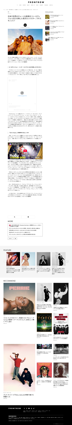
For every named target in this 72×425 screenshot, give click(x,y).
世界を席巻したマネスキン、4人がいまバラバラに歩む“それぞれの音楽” (23, 230)
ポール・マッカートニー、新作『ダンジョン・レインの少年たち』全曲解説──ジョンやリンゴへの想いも (43, 270)
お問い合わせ (40, 411)
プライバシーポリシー (34, 411)
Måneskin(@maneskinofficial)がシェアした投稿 (22, 109)
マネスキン (10, 238)
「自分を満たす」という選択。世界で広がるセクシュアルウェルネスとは (28, 270)
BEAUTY (28, 5)
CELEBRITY (41, 5)
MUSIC (37, 5)
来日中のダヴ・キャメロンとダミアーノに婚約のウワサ (19, 232)
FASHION (24, 5)
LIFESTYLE (51, 5)
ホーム (4, 9)
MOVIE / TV (33, 5)
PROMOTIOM (9, 266)
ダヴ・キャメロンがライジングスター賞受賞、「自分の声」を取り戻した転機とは (24, 228)
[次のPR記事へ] (67, 261)
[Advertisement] (25, 206)
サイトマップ (44, 411)
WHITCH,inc (56, 423)
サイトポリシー (29, 411)
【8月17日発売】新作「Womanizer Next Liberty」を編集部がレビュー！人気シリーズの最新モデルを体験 (25, 226)
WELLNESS (46, 5)
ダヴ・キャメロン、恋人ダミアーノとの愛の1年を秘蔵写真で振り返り (22, 234)
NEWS (20, 5)
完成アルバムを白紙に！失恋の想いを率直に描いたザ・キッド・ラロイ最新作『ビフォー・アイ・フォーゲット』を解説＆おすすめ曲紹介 (58, 271)
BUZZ (49, 410)
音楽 (7, 9)
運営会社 (24, 411)
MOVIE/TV (33, 410)
